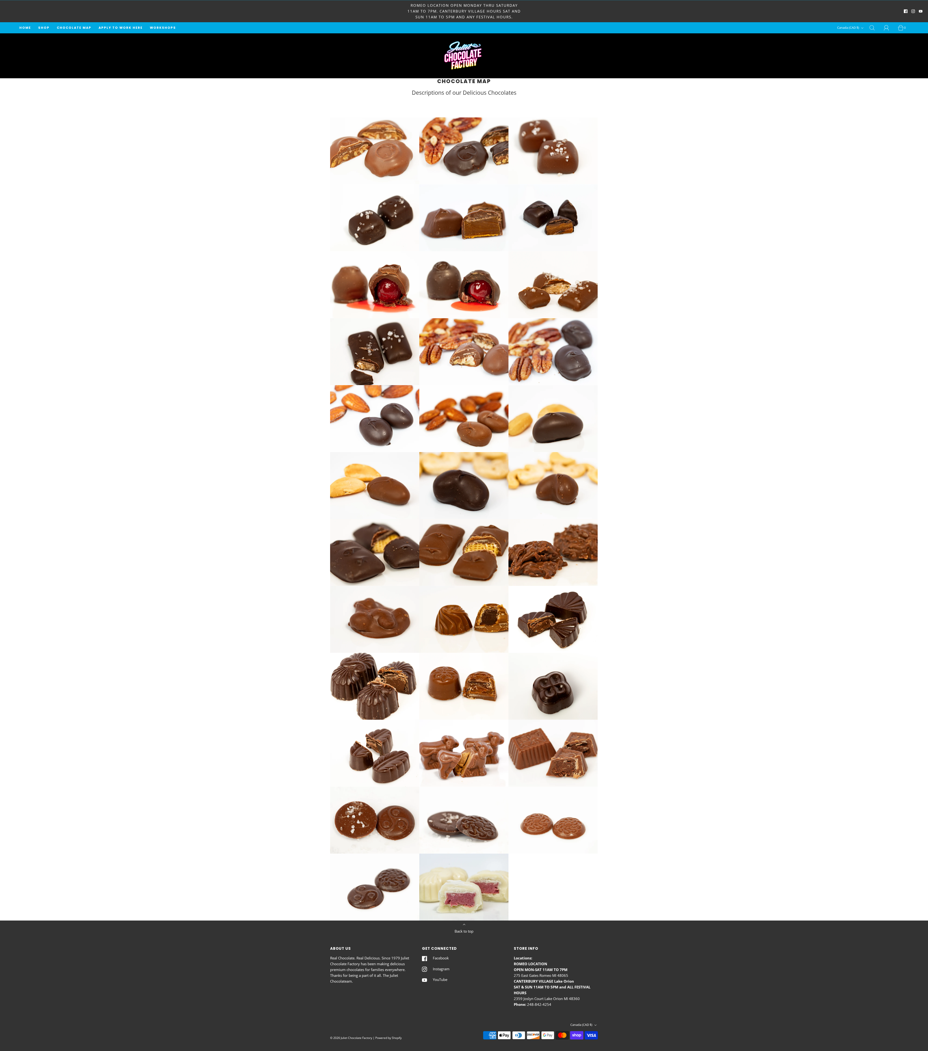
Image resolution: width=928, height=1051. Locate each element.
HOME (25, 28)
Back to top (464, 931)
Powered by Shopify (388, 1038)
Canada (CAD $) (848, 27)
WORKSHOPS (163, 28)
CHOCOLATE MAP (74, 28)
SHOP (44, 28)
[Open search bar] (875, 27)
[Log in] (889, 27)
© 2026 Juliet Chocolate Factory (351, 1038)
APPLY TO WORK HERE (121, 28)
